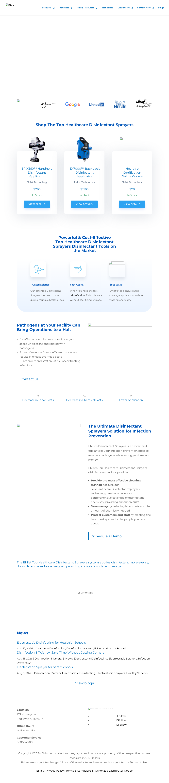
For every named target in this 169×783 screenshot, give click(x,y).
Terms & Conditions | (80, 770)
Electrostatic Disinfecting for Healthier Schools (51, 642)
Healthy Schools (116, 648)
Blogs (161, 8)
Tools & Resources (85, 8)
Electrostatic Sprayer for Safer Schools (45, 667)
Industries (64, 8)
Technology (107, 8)
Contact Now (144, 8)
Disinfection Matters (79, 648)
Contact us (29, 379)
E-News (99, 648)
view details (84, 204)
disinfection (78, 295)
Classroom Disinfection (50, 648)
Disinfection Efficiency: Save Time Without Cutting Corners (60, 652)
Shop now (20, 83)
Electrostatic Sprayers (122, 658)
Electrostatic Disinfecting (90, 658)
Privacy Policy (55, 770)
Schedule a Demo (107, 536)
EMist (40, 770)
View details (37, 204)
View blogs (84, 683)
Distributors (124, 8)
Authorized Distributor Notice (113, 770)
